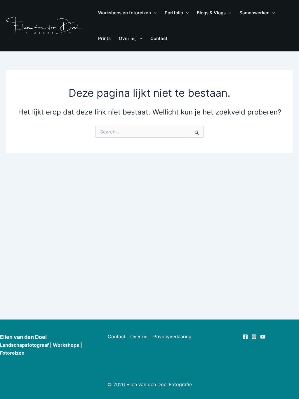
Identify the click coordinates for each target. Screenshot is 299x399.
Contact (117, 336)
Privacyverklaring (172, 336)
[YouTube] (262, 336)
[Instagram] (254, 336)
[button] (154, 13)
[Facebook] (245, 336)
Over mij (139, 336)
